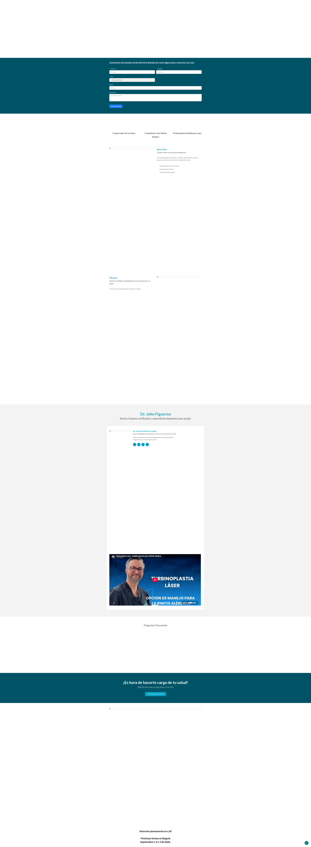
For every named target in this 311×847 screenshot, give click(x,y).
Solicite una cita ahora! (156, 694)
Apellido (160, 68)
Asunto (111, 84)
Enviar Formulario (116, 106)
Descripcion (112, 92)
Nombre (113, 68)
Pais (112, 76)
